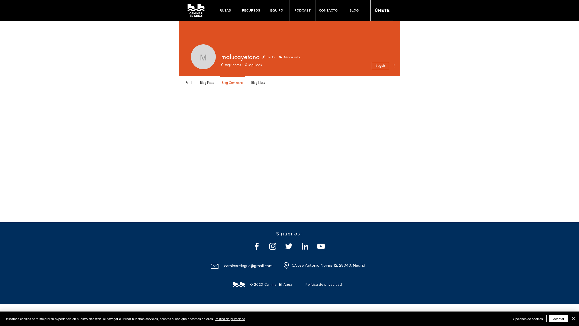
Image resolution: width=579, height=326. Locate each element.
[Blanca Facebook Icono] (256, 246)
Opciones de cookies (528, 318)
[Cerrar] (573, 318)
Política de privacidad (230, 318)
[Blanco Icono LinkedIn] (305, 246)
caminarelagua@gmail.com (248, 266)
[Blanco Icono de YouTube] (321, 246)
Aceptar (558, 318)
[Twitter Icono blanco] (289, 246)
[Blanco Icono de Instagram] (273, 246)
